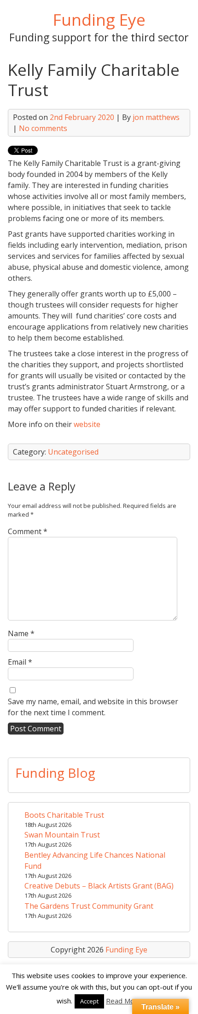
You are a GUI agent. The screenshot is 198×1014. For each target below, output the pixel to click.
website (87, 424)
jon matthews (156, 117)
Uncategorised (73, 452)
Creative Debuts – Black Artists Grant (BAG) (99, 886)
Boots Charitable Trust (64, 815)
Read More (123, 1000)
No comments (43, 128)
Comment (27, 531)
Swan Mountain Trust (62, 835)
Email (20, 662)
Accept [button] (89, 1001)
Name (21, 633)
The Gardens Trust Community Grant (88, 906)
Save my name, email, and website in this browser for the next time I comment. (93, 707)
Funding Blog (55, 772)
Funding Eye (99, 19)
